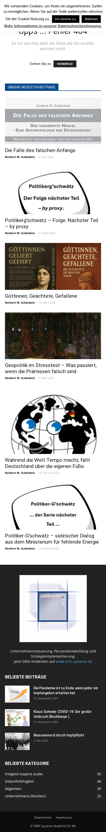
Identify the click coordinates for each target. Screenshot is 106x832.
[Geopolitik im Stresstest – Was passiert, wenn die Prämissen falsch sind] (53, 335)
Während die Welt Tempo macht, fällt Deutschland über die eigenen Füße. (47, 463)
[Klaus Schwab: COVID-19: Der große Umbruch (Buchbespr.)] (17, 717)
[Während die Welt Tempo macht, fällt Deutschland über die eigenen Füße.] (53, 421)
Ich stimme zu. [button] (65, 19)
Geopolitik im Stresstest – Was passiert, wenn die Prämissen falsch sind (51, 368)
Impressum (64, 817)
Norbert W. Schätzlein (20, 157)
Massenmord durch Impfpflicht (59, 735)
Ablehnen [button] (91, 19)
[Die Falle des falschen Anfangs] (53, 120)
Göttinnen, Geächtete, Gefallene (41, 296)
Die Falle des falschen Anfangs (40, 150)
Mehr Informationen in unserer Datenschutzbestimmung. (53, 26)
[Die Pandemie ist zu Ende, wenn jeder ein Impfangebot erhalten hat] (17, 694)
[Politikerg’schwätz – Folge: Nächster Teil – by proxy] (53, 190)
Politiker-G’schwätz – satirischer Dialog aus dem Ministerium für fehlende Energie (52, 539)
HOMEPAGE (65, 63)
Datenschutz (43, 817)
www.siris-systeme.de (74, 661)
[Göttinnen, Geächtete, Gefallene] (53, 266)
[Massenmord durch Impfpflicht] (17, 741)
